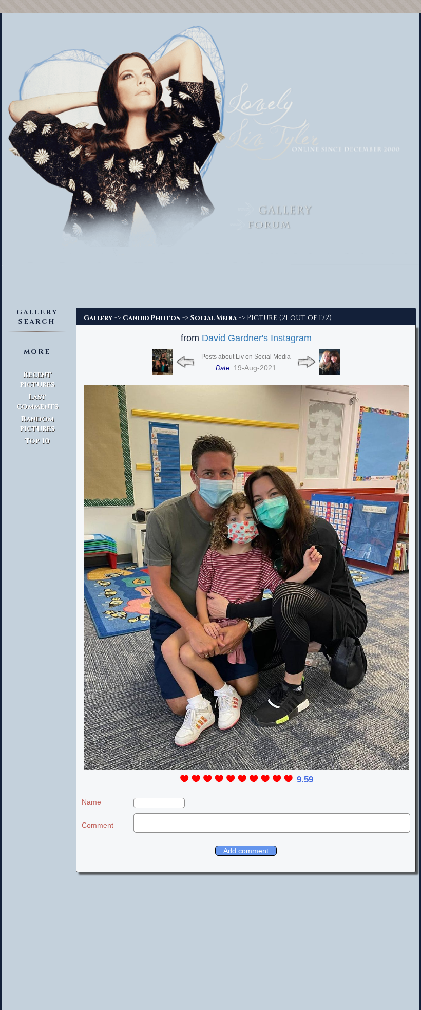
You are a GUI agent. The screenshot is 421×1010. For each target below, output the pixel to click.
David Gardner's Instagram (257, 338)
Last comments (37, 402)
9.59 (305, 779)
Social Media (213, 318)
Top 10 (37, 441)
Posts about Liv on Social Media (246, 356)
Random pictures (37, 424)
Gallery (98, 318)
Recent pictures (37, 379)
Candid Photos (151, 318)
